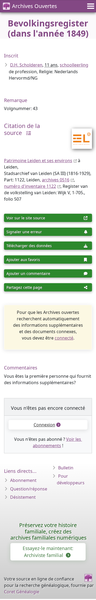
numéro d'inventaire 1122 (30, 186)
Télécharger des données (29, 245)
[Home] (88, 578)
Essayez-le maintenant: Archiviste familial (48, 551)
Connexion (44, 425)
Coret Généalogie (21, 592)
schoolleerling (74, 65)
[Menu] (90, 6)
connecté (64, 338)
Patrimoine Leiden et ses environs (38, 160)
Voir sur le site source (25, 217)
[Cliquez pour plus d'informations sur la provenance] (27, 133)
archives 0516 (55, 180)
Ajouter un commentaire (28, 273)
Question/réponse (28, 489)
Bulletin (65, 468)
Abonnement (23, 480)
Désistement (23, 497)
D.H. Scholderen (26, 65)
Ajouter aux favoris (23, 259)
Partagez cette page (24, 287)
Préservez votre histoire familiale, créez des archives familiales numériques (48, 531)
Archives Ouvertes (34, 6)
